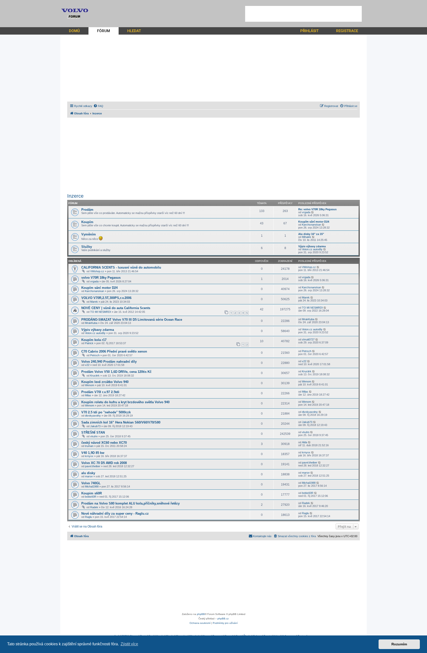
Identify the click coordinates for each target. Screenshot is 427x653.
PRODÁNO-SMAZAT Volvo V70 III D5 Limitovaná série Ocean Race (131, 319)
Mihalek (306, 236)
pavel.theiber (92, 466)
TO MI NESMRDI (100, 311)
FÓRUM (103, 31)
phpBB (201, 614)
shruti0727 (308, 339)
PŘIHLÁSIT (309, 31)
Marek (94, 301)
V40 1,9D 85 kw (92, 453)
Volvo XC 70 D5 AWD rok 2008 (104, 463)
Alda (304, 442)
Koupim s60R (91, 493)
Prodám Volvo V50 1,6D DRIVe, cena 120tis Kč (116, 372)
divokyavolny (93, 415)
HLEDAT (134, 31)
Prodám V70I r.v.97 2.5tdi (100, 392)
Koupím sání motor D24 (313, 221)
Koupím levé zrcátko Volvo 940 (104, 382)
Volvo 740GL (91, 483)
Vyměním (88, 234)
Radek (94, 507)
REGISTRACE (347, 31)
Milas (88, 395)
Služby (86, 247)
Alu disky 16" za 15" (311, 233)
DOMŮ (74, 31)
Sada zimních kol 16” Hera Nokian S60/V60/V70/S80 (120, 422)
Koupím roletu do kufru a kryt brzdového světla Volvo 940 (125, 402)
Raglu (88, 516)
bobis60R (90, 496)
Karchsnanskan (311, 224)
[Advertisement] (303, 13)
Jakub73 (95, 426)
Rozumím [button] (399, 644)
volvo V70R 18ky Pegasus (101, 277)
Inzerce (75, 196)
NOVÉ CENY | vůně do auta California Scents (115, 308)
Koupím (87, 222)
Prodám (87, 209)
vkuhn (94, 436)
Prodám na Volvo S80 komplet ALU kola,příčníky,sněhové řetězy (130, 503)
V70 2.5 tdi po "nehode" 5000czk (106, 412)
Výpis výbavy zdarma (312, 246)
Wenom (89, 385)
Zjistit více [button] (129, 644)
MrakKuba (91, 322)
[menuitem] (98, 106)
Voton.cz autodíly (312, 249)
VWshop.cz (97, 271)
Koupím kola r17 (94, 340)
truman (89, 445)
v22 (87, 364)
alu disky (88, 473)
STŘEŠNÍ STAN (93, 432)
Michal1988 (92, 486)
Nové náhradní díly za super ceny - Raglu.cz (115, 513)
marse (89, 476)
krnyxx (89, 456)
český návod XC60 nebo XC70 (104, 442)
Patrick (89, 343)
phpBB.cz (223, 618)
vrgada (306, 212)
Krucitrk (95, 375)
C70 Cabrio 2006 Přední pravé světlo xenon (114, 351)
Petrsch (95, 355)
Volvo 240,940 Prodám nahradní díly (109, 361)
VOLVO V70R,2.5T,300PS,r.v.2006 (106, 298)
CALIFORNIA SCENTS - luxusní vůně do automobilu (121, 267)
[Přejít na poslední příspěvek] (318, 267)
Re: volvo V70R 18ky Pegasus (317, 209)
